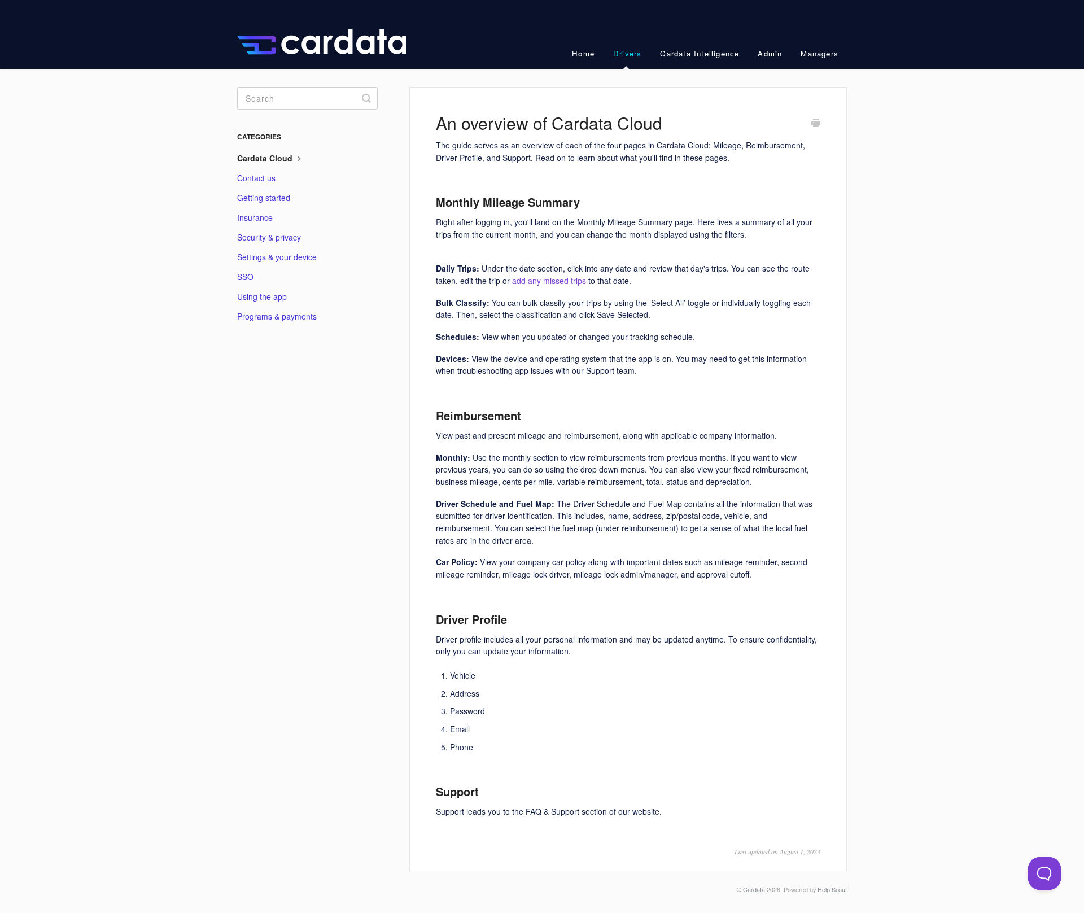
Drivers (627, 53)
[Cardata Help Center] (327, 34)
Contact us (256, 178)
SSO (245, 276)
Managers (819, 53)
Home (583, 53)
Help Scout (832, 889)
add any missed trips (549, 280)
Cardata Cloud (266, 158)
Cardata (754, 889)
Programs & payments (277, 316)
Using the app (262, 296)
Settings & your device (277, 257)
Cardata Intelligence (699, 53)
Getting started (263, 197)
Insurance (255, 217)
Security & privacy (269, 237)
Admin (770, 53)
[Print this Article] (815, 123)
